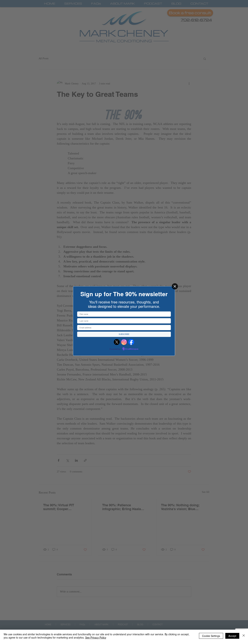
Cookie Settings (211, 636)
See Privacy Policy (95, 637)
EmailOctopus (131, 349)
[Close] (175, 286)
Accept (232, 636)
